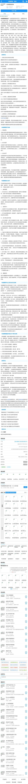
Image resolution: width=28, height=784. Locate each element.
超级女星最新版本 (10, 638)
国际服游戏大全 (4, 565)
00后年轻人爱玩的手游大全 (23, 670)
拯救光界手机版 (9, 601)
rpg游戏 (8, 399)
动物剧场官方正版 (10, 709)
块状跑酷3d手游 (9, 620)
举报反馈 (20, 782)
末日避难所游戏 (9, 740)
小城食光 (8, 747)
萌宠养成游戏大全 (14, 670)
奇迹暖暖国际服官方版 (9, 485)
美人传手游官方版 (10, 613)
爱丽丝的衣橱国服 (10, 644)
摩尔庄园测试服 (9, 632)
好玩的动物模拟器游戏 (5, 668)
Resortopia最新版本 (10, 697)
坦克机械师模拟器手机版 (11, 716)
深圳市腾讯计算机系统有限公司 (20, 441)
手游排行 (5, 779)
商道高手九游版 (9, 722)
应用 (2, 528)
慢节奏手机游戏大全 (23, 662)
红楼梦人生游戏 (9, 765)
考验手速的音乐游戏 (5, 662)
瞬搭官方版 (8, 651)
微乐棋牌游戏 (23, 664)
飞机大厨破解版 (9, 595)
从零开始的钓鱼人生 (10, 685)
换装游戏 (21, 399)
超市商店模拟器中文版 (11, 728)
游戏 (2, 506)
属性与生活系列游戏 (14, 665)
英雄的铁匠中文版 (10, 691)
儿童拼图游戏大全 (14, 662)
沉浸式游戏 (3, 118)
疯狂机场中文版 (9, 626)
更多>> (25, 492)
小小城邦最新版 (9, 703)
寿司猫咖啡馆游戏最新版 (11, 607)
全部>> (26, 572)
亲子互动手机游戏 (23, 667)
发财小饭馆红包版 (10, 753)
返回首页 (8, 782)
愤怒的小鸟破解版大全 (14, 668)
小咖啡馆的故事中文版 (11, 734)
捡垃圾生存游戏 (5, 664)
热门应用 (23, 779)
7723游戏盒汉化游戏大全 (5, 670)
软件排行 (14, 779)
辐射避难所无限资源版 (11, 771)
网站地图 (14, 782)
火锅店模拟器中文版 (10, 759)
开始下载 (14, 10)
